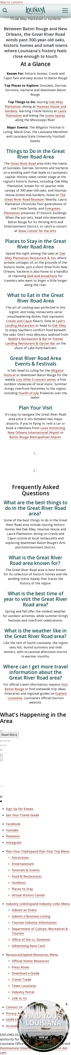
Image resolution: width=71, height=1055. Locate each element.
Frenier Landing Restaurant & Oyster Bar (34, 341)
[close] (1, 730)
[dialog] (35, 734)
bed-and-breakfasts (42, 276)
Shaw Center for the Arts (37, 231)
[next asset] (8, 740)
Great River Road (23, 163)
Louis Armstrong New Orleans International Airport (36, 430)
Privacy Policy (16, 1013)
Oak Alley (59, 325)
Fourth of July (29, 393)
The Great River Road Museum (35, 197)
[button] (37, 851)
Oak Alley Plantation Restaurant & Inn (35, 255)
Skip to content (11, 2)
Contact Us (14, 1007)
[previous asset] (5, 740)
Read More (9, 735)
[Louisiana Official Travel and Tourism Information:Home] (35, 11)
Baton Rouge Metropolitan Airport (35, 437)
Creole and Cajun (19, 321)
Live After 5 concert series (36, 379)
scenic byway (55, 115)
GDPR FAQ (13, 1019)
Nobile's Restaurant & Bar (27, 339)
